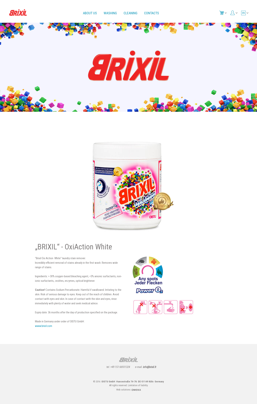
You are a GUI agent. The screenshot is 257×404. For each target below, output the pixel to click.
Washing (110, 13)
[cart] (222, 12)
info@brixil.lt (149, 367)
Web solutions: (124, 389)
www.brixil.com (43, 326)
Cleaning (130, 13)
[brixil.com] (18, 12)
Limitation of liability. (138, 385)
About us (90, 13)
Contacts (151, 13)
